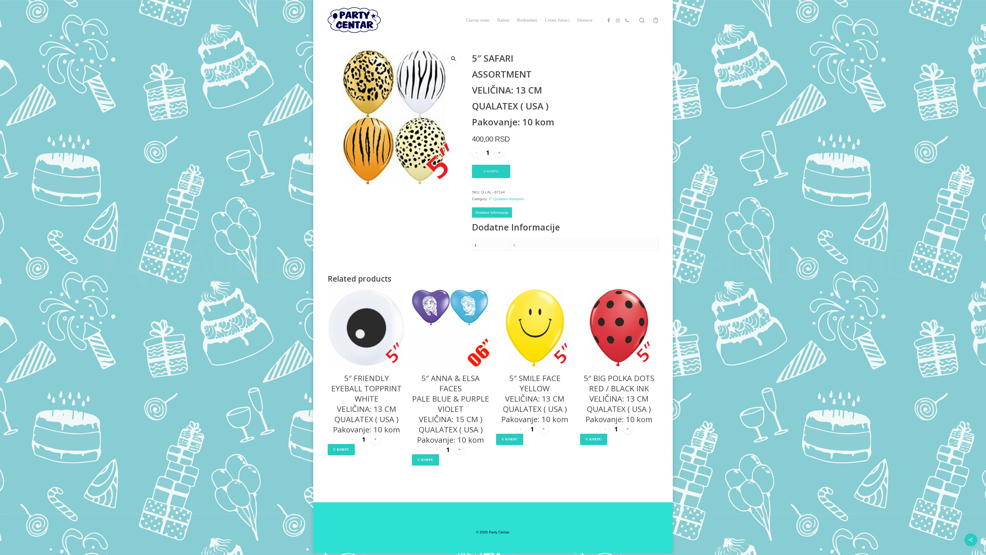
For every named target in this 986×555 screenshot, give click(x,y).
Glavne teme (477, 20)
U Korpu (491, 171)
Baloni (503, 20)
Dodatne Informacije (492, 212)
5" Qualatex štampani (506, 199)
